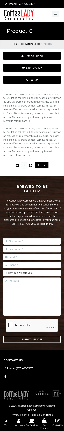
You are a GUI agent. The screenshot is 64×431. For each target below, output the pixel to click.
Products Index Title (30, 43)
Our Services (34, 68)
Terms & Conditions (42, 414)
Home (16, 43)
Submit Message (32, 339)
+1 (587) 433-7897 (26, 223)
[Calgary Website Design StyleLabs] (48, 393)
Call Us (34, 80)
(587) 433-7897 (26, 3)
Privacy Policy (18, 414)
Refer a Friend (34, 56)
